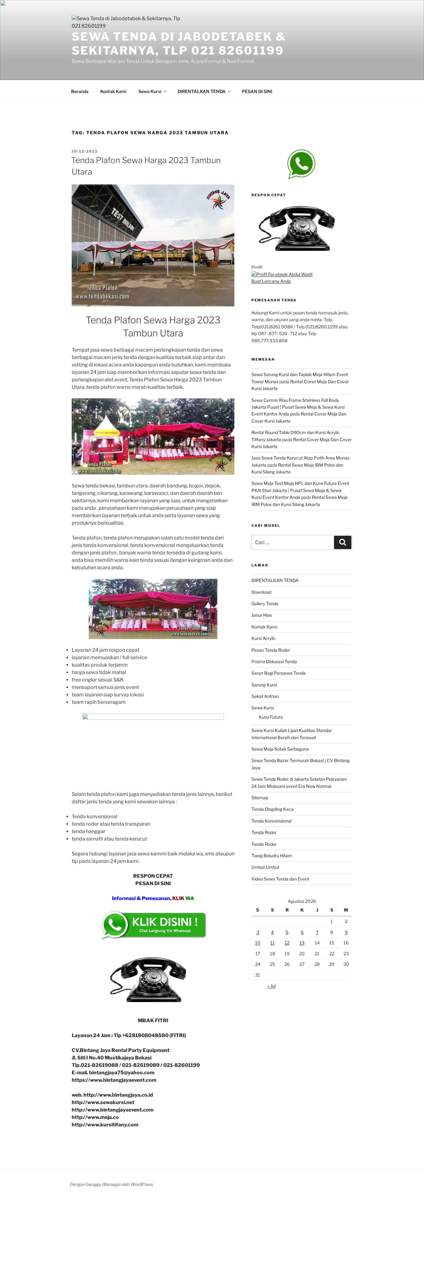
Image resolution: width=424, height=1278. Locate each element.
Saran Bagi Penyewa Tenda (278, 673)
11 (272, 942)
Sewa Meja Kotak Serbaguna (280, 749)
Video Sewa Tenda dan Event (280, 878)
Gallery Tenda (264, 603)
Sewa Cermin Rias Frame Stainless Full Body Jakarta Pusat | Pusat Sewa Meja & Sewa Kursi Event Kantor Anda (298, 407)
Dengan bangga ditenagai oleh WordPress (111, 1184)
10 (257, 942)
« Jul (272, 985)
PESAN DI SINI (257, 91)
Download (261, 592)
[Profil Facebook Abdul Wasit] (282, 274)
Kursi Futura (271, 717)
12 (287, 942)
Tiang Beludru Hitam (271, 855)
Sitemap (259, 797)
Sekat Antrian (265, 696)
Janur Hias (261, 615)
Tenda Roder (264, 832)
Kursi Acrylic (263, 638)
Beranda (79, 91)
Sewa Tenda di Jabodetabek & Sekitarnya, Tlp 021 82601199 (179, 43)
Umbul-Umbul (265, 867)
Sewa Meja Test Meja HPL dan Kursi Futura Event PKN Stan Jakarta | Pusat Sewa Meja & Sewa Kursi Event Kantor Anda (300, 490)
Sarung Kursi (264, 684)
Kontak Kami (113, 91)
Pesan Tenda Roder (270, 650)
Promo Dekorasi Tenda (274, 661)
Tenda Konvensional (271, 820)
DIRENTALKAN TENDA (202, 91)
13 (302, 942)
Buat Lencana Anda (271, 281)
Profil (256, 267)
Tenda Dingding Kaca (272, 809)
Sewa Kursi (149, 91)
